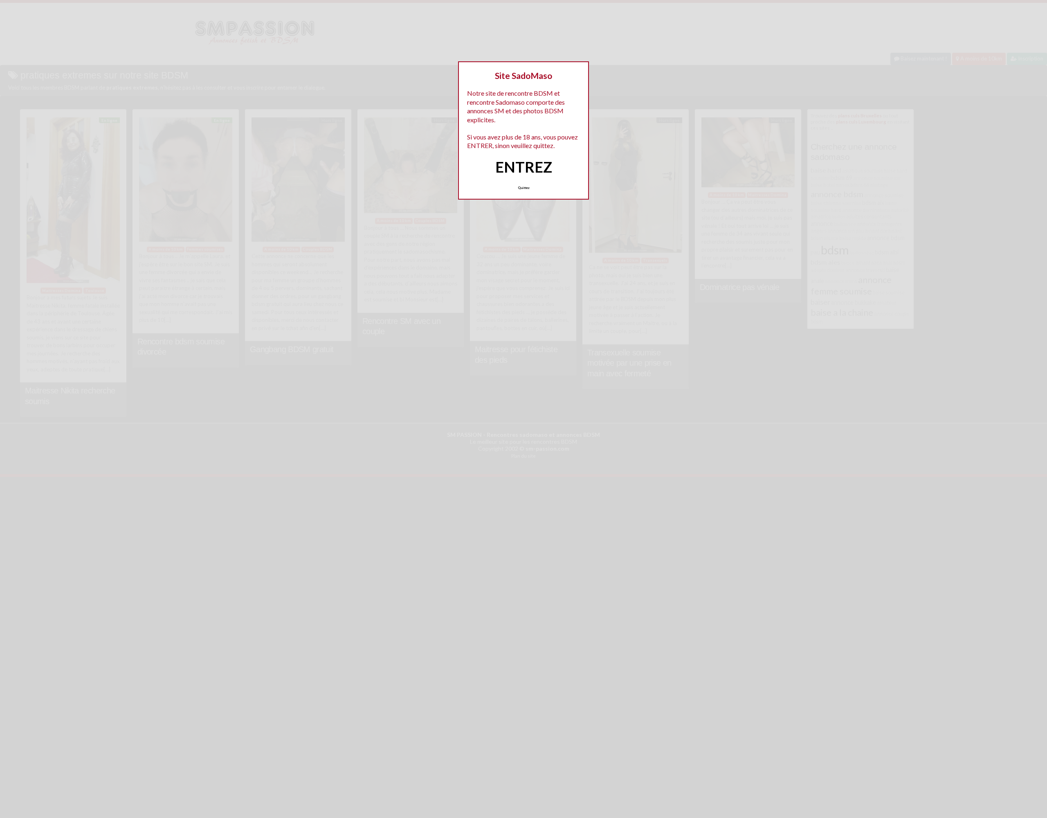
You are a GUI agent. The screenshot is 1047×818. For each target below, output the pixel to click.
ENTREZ (523, 167)
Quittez (524, 188)
